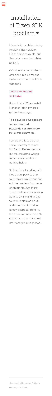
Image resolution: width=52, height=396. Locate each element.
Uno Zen (13, 387)
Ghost (24, 387)
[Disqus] (26, 268)
